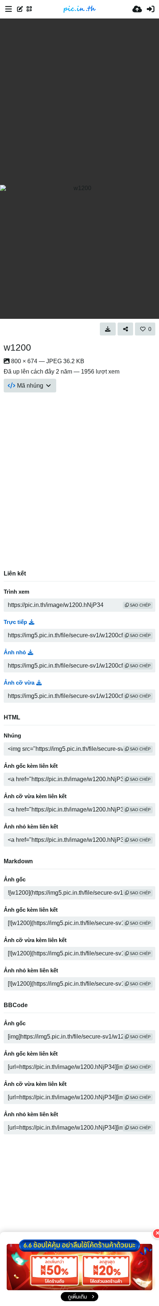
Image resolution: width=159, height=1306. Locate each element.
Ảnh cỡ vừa (19, 683)
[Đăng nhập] (150, 9)
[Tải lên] (137, 9)
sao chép (139, 605)
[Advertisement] (79, 101)
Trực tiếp (15, 622)
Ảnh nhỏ (15, 652)
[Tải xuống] (108, 329)
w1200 (17, 347)
